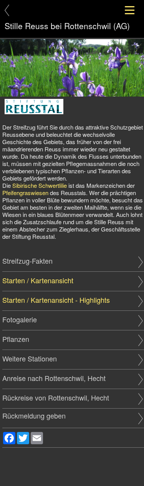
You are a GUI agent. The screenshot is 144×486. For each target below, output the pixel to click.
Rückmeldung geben (34, 415)
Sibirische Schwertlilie (39, 185)
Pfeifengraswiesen (25, 193)
